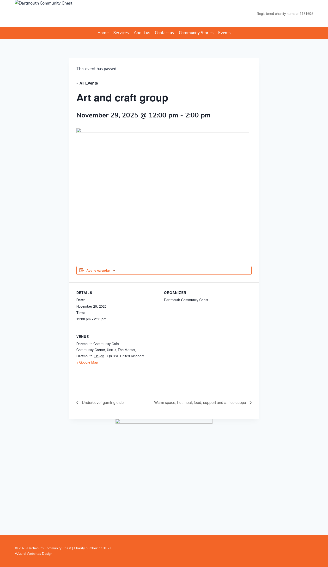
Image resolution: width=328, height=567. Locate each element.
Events (224, 33)
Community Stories (196, 33)
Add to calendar (98, 270)
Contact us (164, 33)
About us (142, 33)
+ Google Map (87, 362)
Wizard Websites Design (34, 553)
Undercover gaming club (102, 402)
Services (121, 33)
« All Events (87, 83)
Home (103, 33)
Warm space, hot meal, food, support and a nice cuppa (200, 402)
